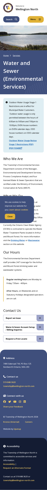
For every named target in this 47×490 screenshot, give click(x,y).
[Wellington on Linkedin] (25, 401)
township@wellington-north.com (18, 386)
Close (10, 216)
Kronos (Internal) (11, 422)
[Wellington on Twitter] (9, 401)
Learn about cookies (18, 209)
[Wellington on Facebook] (4, 401)
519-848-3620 (9, 382)
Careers (28, 422)
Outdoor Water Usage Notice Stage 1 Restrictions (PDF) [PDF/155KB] (23, 144)
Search (9, 19)
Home (6, 55)
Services (16, 55)
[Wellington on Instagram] (20, 401)
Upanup (17, 429)
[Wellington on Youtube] (14, 401)
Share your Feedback (13, 406)
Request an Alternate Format (17, 468)
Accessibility (9, 464)
